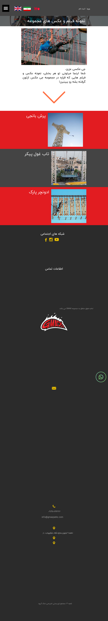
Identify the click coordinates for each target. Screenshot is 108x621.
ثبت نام (82, 9)
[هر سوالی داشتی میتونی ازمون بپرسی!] (101, 377)
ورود (88, 9)
